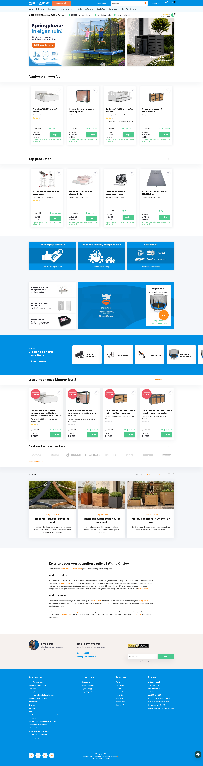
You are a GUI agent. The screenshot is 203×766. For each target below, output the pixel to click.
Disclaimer (32, 688)
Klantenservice (100, 3)
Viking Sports (77, 569)
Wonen (31, 9)
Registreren (86, 682)
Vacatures (32, 718)
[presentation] (168, 76)
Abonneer (166, 656)
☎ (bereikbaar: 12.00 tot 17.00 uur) (47, 15)
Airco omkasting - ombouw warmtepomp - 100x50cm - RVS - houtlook (82, 413)
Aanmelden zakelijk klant (38, 725)
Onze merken (34, 461)
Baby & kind (40, 9)
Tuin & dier (79, 9)
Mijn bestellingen (88, 685)
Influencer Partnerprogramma (40, 728)
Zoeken (31, 711)
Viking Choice (65, 569)
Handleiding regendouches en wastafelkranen (45, 715)
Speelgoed (52, 9)
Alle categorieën (60, 3)
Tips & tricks (131, 9)
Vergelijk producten (89, 692)
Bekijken (55, 135)
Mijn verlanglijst (87, 688)
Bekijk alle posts (154, 475)
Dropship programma (36, 738)
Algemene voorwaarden (37, 685)
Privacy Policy (33, 692)
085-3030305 (83, 653)
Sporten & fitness (65, 9)
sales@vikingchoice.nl (86, 656)
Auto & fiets (89, 9)
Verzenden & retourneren (38, 698)
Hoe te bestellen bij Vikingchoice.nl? (42, 695)
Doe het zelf (101, 9)
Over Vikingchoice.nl (36, 682)
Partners (32, 708)
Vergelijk (38, 128)
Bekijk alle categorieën (38, 361)
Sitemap (32, 705)
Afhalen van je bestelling (38, 734)
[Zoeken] (145, 3)
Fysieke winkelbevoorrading (39, 731)
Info (122, 9)
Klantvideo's (113, 9)
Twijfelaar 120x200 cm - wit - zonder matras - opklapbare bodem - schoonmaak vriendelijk (46, 413)
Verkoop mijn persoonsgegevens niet (42, 721)
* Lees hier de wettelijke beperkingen (139, 661)
